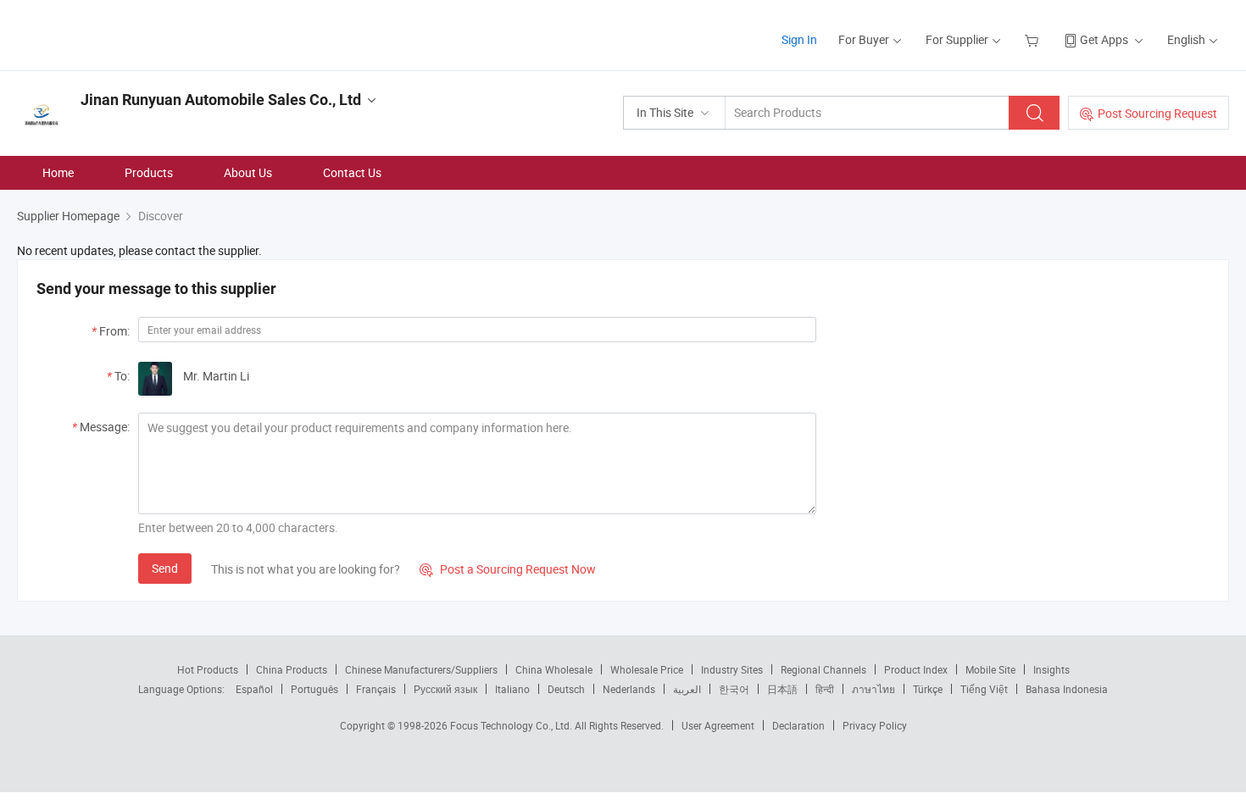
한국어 (734, 689)
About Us (248, 172)
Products (149, 172)
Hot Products (207, 669)
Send (165, 568)
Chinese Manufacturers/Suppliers (421, 669)
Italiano (512, 689)
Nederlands (629, 689)
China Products (291, 669)
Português (314, 689)
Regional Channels (823, 669)
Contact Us (352, 172)
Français (376, 689)
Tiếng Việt (984, 689)
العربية (687, 689)
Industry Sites (732, 669)
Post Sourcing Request (1157, 113)
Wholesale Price (646, 669)
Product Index (916, 669)
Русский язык (445, 689)
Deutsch (566, 689)
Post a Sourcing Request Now (508, 569)
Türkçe (928, 689)
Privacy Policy (875, 725)
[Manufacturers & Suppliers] (126, 33)
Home (58, 172)
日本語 (782, 689)
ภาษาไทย (873, 689)
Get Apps (1104, 39)
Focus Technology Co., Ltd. (512, 725)
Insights (1051, 669)
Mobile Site (990, 669)
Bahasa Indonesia (1067, 689)
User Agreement (717, 725)
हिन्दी (824, 689)
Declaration (798, 725)
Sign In (799, 39)
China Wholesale (553, 669)
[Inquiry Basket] (1034, 39)
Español (254, 689)
